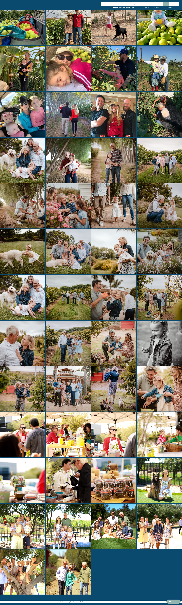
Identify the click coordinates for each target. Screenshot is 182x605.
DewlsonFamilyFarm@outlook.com (123, 7)
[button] (157, 7)
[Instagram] (162, 7)
